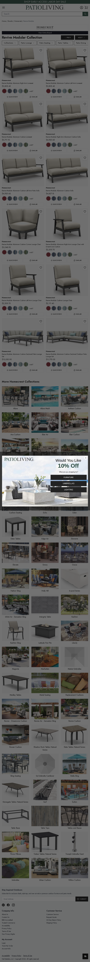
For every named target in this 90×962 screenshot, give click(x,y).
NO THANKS (68, 500)
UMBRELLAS (68, 483)
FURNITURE (68, 477)
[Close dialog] (85, 457)
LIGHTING (68, 490)
